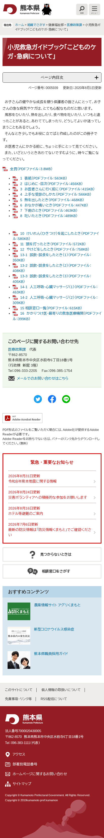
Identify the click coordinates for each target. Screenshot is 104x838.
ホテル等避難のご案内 (25, 514)
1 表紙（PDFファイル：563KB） (43, 178)
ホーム (19, 25)
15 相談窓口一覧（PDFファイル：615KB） (51, 308)
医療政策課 (74, 25)
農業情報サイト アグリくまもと (57, 605)
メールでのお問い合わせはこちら (42, 378)
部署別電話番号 (25, 764)
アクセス (19, 754)
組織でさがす (36, 25)
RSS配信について (54, 699)
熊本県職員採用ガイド (51, 654)
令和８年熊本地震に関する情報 (32, 481)
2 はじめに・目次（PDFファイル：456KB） (51, 184)
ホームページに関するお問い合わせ (40, 774)
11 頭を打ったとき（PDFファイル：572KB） (53, 244)
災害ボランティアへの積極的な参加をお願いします (47, 497)
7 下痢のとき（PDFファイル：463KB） (48, 210)
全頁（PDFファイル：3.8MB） (31, 169)
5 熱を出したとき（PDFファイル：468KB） (52, 200)
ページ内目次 (52, 77)
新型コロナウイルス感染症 (54, 629)
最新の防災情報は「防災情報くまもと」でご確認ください (49, 532)
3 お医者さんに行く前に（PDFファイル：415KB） (57, 189)
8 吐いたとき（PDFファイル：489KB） (48, 216)
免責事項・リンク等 (18, 699)
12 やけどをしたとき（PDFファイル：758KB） (54, 249)
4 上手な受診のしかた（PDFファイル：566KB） (55, 194)
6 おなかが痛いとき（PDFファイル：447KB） (54, 205)
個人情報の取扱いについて (61, 690)
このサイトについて (19, 690)
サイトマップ (22, 784)
